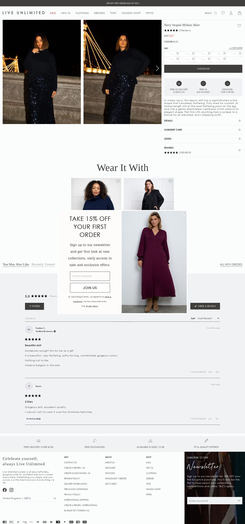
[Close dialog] (184, 213)
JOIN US (90, 287)
